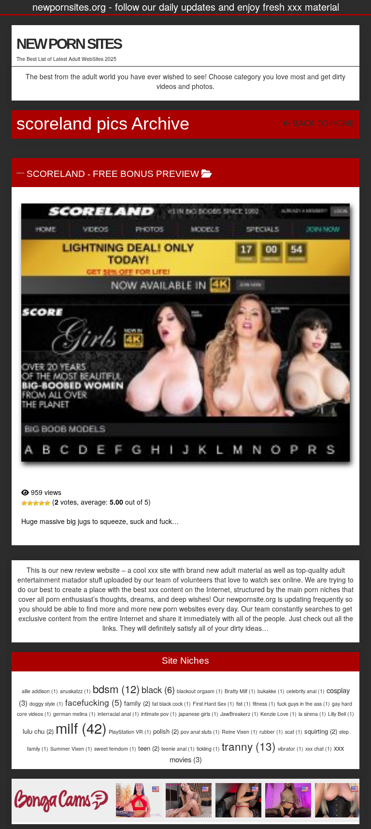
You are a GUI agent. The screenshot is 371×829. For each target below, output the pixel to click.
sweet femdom (115, 748)
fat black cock (171, 703)
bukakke (271, 691)
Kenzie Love (278, 713)
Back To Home (322, 123)
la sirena (312, 713)
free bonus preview (146, 174)
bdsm (116, 688)
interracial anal (118, 713)
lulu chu (38, 731)
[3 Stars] (36, 503)
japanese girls (198, 713)
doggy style (46, 703)
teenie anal (178, 748)
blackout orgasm (200, 691)
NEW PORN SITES (68, 44)
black (158, 689)
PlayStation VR (130, 731)
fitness (264, 703)
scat (293, 731)
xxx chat (318, 748)
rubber (271, 731)
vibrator (290, 748)
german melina (74, 713)
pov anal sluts (200, 731)
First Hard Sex (213, 703)
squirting (320, 731)
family (137, 703)
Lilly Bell (341, 713)
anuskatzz (75, 691)
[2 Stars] (30, 503)
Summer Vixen (71, 748)
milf (81, 727)
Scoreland (56, 174)
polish (166, 731)
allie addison (40, 691)
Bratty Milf (240, 691)
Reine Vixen (239, 731)
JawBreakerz (239, 713)
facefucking (93, 702)
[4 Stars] (41, 503)
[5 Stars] (47, 503)
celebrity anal (305, 691)
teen (148, 748)
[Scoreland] (185, 332)
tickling (208, 748)
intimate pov (159, 713)
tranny (249, 746)
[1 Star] (24, 503)
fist (243, 703)
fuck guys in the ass (303, 703)
